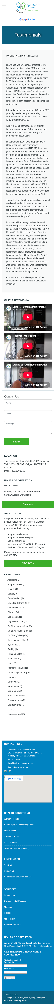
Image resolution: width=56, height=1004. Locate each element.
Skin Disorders (10, 842)
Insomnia (11, 677)
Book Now (28, 504)
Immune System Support (19, 672)
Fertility (11, 649)
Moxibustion (9, 919)
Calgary (11, 594)
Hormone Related (16, 668)
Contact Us (9, 871)
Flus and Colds (14, 654)
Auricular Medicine (12, 924)
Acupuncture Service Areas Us (18, 877)
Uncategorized (14, 714)
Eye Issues (12, 645)
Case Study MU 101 (17, 603)
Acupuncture (13, 584)
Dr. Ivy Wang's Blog (16, 640)
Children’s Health (11, 836)
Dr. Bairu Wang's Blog (18, 631)
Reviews (32, 19)
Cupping (7, 913)
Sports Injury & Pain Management (19, 824)
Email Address (11, 962)
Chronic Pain (13, 612)
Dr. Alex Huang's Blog (18, 626)
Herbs (10, 663)
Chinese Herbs (14, 607)
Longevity (12, 682)
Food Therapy (14, 658)
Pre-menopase (14, 700)
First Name (9, 968)
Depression (13, 617)
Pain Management (16, 695)
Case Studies (14, 598)
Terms (24, 1000)
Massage (8, 907)
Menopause (13, 686)
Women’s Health (11, 819)
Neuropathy (13, 691)
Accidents (12, 580)
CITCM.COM (28, 563)
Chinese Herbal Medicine (15, 901)
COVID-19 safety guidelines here (36, 946)
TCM (9, 709)
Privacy (16, 1000)
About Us (8, 865)
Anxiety (11, 589)
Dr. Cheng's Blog (15, 635)
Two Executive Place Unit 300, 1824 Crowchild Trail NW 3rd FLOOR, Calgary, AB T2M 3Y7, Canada (25, 752)
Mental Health (10, 830)
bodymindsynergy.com (18, 767)
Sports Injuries (14, 705)
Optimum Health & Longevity (17, 848)
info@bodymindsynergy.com (21, 763)
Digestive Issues (15, 621)
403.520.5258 (12, 995)
